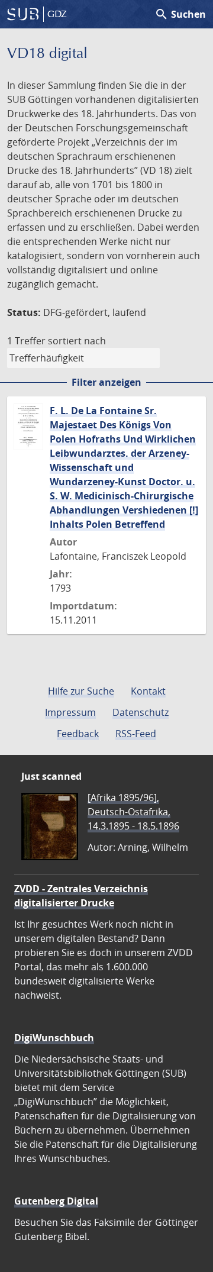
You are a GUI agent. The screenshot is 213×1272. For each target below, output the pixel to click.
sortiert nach (77, 340)
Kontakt (148, 691)
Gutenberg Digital (56, 1201)
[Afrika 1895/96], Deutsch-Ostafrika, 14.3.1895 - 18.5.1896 (133, 811)
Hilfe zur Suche (81, 691)
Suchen (180, 14)
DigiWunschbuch (54, 1037)
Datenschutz (140, 712)
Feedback (78, 733)
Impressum (70, 712)
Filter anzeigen (106, 382)
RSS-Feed (135, 733)
